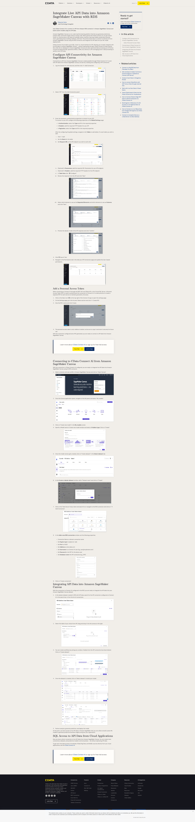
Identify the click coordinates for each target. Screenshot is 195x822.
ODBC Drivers (74, 783)
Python (72, 790)
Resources (126, 790)
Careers (113, 797)
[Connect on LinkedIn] (113, 23)
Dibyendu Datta (62, 22)
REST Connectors (75, 795)
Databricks (140, 785)
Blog (125, 788)
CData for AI (107, 3)
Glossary (126, 795)
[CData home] (50, 3)
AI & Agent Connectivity (101, 788)
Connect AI (87, 785)
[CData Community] (55, 796)
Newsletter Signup (129, 793)
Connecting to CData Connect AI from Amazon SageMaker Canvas (131, 46)
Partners (113, 795)
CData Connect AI (79, 345)
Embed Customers (102, 792)
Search (133, 3)
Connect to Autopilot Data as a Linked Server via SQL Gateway (130, 115)
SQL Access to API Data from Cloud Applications (130, 54)
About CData (114, 783)
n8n (139, 793)
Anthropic (140, 783)
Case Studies (127, 785)
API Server (73, 793)
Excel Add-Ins (74, 797)
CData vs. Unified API (103, 797)
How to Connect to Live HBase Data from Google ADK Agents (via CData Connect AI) (132, 110)
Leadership (114, 793)
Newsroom (113, 788)
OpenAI (139, 795)
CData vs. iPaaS (101, 794)
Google (139, 788)
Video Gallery (127, 797)
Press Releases (114, 785)
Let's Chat (142, 3)
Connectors (100, 783)
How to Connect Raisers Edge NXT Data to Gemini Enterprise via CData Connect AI (131, 98)
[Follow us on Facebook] (108, 23)
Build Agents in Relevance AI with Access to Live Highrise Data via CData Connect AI (131, 104)
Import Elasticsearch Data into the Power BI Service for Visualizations (131, 93)
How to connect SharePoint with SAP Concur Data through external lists (131, 84)
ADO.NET (73, 788)
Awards (113, 790)
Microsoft (140, 790)
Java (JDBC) (74, 785)
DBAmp (86, 790)
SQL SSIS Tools (87, 788)
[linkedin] (46, 796)
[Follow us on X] (110, 23)
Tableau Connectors (76, 802)
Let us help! (89, 349)
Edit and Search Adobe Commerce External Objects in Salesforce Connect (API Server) (131, 73)
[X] (49, 796)
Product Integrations (103, 785)
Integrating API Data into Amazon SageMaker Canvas (131, 50)
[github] (52, 796)
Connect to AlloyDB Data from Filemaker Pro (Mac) (130, 68)
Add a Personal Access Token (132, 43)
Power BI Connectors (76, 800)
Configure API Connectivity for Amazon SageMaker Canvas (130, 39)
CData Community (129, 783)
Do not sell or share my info (139, 817)
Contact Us (114, 800)
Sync (85, 783)
